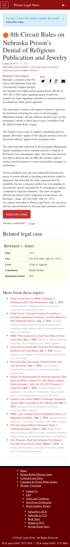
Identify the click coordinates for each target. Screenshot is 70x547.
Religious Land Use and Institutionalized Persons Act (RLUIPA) (38, 436)
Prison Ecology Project (38, 506)
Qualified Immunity (18, 306)
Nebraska (33, 70)
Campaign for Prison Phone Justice (38, 482)
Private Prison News (38, 526)
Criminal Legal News (31, 478)
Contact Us (32, 491)
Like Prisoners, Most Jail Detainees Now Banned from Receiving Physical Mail (36, 441)
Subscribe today (15, 22)
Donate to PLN (36, 522)
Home (23, 470)
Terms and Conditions (37, 498)
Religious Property (11, 70)
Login (32, 223)
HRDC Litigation (52, 343)
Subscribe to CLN (37, 515)
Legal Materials (26, 354)
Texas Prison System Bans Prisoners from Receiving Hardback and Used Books (38, 348)
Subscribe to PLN (37, 511)
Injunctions (43, 339)
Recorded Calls (17, 373)
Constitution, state (42, 421)
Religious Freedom (49, 66)
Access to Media (50, 365)
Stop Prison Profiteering (39, 502)
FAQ (28, 495)
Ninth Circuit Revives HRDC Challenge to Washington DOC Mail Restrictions (32, 300)
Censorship (35, 66)
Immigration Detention (56, 432)
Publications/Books (37, 306)
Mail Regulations (21, 66)
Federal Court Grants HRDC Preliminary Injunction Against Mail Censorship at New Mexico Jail (37, 400)
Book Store (34, 519)
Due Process (52, 306)
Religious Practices (28, 324)
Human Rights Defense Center (36, 474)
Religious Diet (54, 429)
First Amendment (29, 369)
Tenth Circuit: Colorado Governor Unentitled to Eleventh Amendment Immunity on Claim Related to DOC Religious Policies (38, 317)
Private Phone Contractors (30, 451)
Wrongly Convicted (30, 485)
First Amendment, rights (32, 309)
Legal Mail (39, 447)
